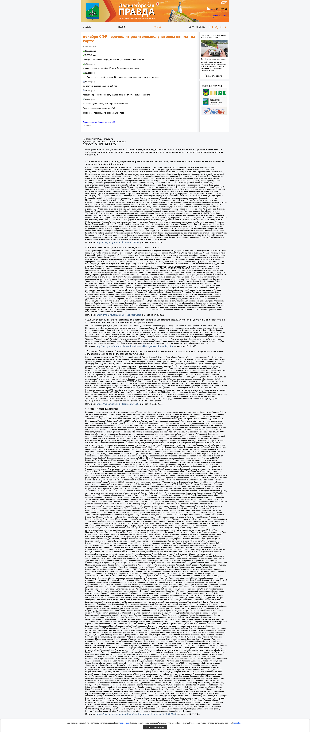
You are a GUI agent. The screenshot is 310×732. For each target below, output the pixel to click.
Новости (122, 27)
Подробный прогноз (220, 16)
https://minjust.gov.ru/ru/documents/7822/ (118, 404)
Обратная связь (197, 27)
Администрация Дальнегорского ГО (99, 122)
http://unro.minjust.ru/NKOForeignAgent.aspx (119, 315)
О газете (87, 27)
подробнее (124, 723)
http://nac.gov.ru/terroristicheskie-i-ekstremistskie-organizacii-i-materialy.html (135, 346)
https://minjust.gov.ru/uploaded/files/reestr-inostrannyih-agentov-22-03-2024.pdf (137, 714)
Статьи (158, 27)
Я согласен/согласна (155, 727)
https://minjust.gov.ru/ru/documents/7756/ (118, 242)
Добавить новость (214, 76)
